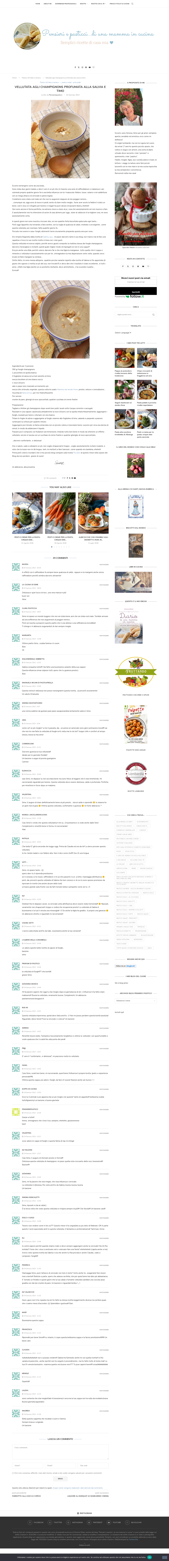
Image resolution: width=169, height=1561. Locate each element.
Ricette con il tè (97, 4)
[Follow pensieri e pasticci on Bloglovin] (125, 966)
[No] (164, 1557)
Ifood (118, 851)
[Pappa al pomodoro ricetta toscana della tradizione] (125, 358)
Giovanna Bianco (30, 984)
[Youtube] (90, 67)
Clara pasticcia (29, 608)
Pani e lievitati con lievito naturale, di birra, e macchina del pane (134, 877)
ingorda (26, 1411)
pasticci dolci (148, 893)
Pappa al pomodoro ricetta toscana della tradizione (123, 373)
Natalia (25, 838)
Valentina (26, 794)
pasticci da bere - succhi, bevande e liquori (133, 889)
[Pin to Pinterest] (72, 478)
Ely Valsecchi (28, 1292)
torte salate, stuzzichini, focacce (129, 948)
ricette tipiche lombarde (126, 935)
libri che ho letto (136, 864)
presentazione (140, 931)
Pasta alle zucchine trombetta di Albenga (124, 433)
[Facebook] (75, 67)
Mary (24, 1312)
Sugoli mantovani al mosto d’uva (123, 404)
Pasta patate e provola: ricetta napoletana (146, 404)
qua (50, 237)
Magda (25, 564)
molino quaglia (146, 868)
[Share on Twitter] (70, 478)
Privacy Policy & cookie (119, 4)
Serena (25, 1028)
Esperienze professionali (65, 4)
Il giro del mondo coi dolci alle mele (131, 856)
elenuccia (26, 771)
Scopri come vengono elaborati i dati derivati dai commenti (77, 1488)
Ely (23, 896)
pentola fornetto (123, 931)
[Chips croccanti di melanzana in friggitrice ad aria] (147, 358)
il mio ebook (121, 860)
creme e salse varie (124, 834)
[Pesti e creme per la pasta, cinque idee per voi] (60, 513)
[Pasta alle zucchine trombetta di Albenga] (125, 419)
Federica (26, 1265)
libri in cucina (121, 868)
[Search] (132, 3)
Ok (149, 1557)
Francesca (27, 1329)
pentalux (141, 927)
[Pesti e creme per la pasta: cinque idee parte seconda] (27, 513)
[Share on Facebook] (67, 478)
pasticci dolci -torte (124, 914)
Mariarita (26, 635)
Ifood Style (129, 851)
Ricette (83, 4)
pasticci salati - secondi (125, 923)
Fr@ (24, 1048)
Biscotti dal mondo (124, 826)
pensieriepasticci (55, 95)
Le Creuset (120, 864)
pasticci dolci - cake (124, 906)
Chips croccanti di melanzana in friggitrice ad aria (144, 373)
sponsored (138, 939)
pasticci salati (142, 914)
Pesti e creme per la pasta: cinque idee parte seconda (145, 434)
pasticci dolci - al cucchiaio (127, 897)
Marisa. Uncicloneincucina (34, 815)
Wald (150, 948)
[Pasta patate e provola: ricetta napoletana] (147, 390)
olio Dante (120, 873)
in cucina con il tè (137, 860)
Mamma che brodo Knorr (67, 389)
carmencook (28, 744)
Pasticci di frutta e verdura (31, 78)
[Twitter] (79, 67)
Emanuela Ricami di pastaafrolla (37, 683)
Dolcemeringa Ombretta (33, 659)
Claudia (25, 1350)
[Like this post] (64, 478)
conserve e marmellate (125, 830)
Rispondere (104, 564)
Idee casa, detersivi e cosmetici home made (133, 847)
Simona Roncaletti (30, 1197)
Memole (25, 1373)
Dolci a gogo (28, 1218)
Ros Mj (25, 1008)
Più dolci (76, 453)
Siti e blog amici (121, 983)
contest (142, 830)
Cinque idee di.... (142, 826)
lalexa (25, 1390)
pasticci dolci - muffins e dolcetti (129, 910)
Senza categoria (122, 939)
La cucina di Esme (30, 585)
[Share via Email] (75, 478)
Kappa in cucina (29, 1089)
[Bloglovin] (93, 67)
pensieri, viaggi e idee (124, 927)
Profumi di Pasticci (31, 964)
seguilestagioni (147, 935)
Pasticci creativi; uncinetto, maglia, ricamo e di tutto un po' (135, 883)
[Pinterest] (86, 67)
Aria (24, 720)
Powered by (120, 296)
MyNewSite (133, 1539)
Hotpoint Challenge (124, 843)
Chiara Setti (28, 923)
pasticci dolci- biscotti (125, 901)
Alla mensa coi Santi (124, 822)
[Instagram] (82, 67)
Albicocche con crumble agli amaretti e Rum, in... (93, 538)
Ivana (24, 1065)
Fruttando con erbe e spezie (127, 839)
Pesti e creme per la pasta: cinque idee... (27, 538)
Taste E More (121, 944)
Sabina (45, 237)
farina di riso (27, 393)
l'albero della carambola (34, 940)
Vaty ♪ (24, 862)
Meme (134, 868)
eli (23, 1238)
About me (47, 4)
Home (38, 4)
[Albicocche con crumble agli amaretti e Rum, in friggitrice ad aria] (93, 513)
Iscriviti (136, 292)
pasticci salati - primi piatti (126, 918)
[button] (15, 520)
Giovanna (26, 1174)
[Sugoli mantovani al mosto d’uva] (125, 390)
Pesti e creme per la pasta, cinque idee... (60, 538)
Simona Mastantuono (32, 703)
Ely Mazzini (27, 1150)
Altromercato (142, 822)
